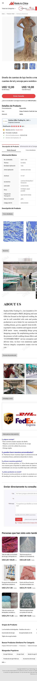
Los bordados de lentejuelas (10, 629)
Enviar (19, 519)
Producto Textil (10, 13)
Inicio (3, 13)
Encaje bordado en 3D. (25, 633)
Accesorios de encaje (29, 659)
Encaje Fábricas (8, 654)
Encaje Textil (20, 654)
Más (3, 662)
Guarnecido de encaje (8, 633)
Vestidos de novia (24, 629)
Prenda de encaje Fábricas (11, 659)
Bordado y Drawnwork (22, 13)
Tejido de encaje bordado (9, 636)
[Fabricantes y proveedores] (18, 3)
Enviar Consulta (18, 96)
